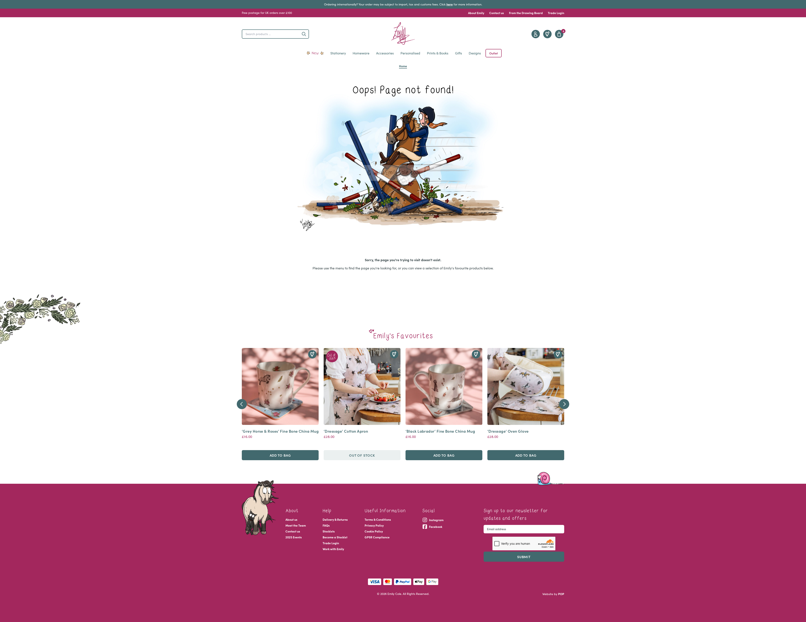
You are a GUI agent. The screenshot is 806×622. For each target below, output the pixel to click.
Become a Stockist (335, 537)
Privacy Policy (374, 525)
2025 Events (293, 537)
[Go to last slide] (242, 404)
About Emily (476, 13)
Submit (524, 556)
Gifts (458, 53)
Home (403, 66)
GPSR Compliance (377, 537)
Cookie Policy (374, 531)
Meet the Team (295, 525)
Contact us (496, 13)
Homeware (361, 53)
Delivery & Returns (335, 519)
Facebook (435, 526)
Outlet (493, 53)
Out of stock (362, 455)
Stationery (338, 53)
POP (561, 594)
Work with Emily (333, 549)
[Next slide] (564, 404)
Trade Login (556, 13)
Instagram (436, 520)
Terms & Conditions (378, 519)
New (315, 53)
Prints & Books (437, 53)
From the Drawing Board (526, 13)
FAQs (326, 525)
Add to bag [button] (280, 455)
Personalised (410, 53)
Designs (475, 53)
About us (291, 519)
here (449, 4)
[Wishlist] (547, 34)
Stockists (329, 531)
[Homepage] (403, 33)
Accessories (385, 53)
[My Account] (535, 34)
